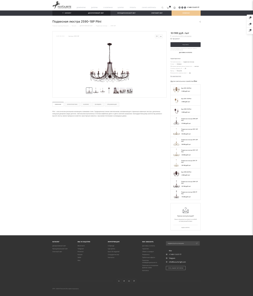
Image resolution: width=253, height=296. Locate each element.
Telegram (81, 249)
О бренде (111, 246)
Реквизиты (146, 254)
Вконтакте (119, 281)
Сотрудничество (113, 254)
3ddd (79, 257)
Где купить (111, 249)
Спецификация (112, 104)
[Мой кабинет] (174, 8)
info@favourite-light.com (177, 262)
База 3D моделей (113, 251)
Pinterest (81, 251)
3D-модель (98, 104)
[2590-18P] (109, 63)
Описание (58, 104)
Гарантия (145, 249)
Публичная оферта (148, 257)
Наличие (86, 104)
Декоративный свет (59, 246)
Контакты (111, 257)
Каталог (55, 242)
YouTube (129, 281)
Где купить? (176, 39)
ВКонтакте (81, 246)
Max (79, 260)
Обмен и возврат (148, 251)
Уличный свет (57, 251)
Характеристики (72, 104)
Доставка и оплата (148, 246)
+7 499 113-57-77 (193, 7)
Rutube (80, 254)
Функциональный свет (60, 249)
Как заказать (148, 242)
